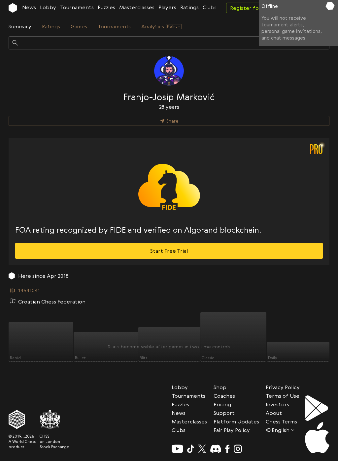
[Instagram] (238, 449)
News (29, 7)
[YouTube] (177, 449)
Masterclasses (136, 7)
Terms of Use (282, 395)
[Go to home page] (13, 8)
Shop (220, 387)
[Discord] (215, 449)
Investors (277, 404)
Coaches (224, 395)
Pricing (222, 404)
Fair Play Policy (232, 430)
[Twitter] (202, 449)
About (274, 413)
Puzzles (106, 7)
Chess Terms (281, 421)
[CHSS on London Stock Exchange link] (54, 419)
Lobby (48, 7)
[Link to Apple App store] (317, 437)
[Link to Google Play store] (317, 408)
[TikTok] (190, 449)
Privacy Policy (283, 387)
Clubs (210, 7)
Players (167, 7)
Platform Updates (236, 421)
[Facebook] (227, 449)
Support (224, 413)
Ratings (189, 7)
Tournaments (77, 7)
